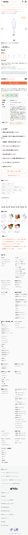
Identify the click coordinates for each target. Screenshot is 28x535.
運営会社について (5, 492)
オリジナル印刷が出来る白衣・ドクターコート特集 (12, 241)
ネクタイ (3, 456)
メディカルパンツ (19, 402)
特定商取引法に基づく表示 (7, 503)
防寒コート (4, 324)
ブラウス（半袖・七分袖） (20, 273)
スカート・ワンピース (5, 438)
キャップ (3, 294)
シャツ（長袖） (18, 267)
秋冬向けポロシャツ (6, 352)
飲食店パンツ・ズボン (19, 364)
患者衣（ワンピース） (19, 407)
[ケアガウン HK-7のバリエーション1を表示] (1, 202)
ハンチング (4, 373)
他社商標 (3, 521)
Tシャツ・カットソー (19, 259)
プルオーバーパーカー (6, 282)
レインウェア (4, 326)
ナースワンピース (19, 425)
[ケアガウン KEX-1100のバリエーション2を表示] (11, 202)
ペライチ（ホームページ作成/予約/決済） (10, 483)
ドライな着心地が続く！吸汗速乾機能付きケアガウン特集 (14, 246)
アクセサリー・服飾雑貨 (6, 448)
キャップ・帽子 (4, 292)
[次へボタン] (26, 29)
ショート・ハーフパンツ (20, 327)
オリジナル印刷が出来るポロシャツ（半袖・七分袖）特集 (14, 239)
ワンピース (4, 442)
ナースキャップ (18, 423)
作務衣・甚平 (17, 431)
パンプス (17, 440)
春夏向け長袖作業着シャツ (20, 299)
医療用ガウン (20, 122)
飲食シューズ (17, 371)
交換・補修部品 (5, 462)
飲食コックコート (4, 364)
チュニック (17, 396)
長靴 (2, 346)
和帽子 (3, 381)
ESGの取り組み (4, 525)
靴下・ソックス (18, 442)
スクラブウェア (5, 391)
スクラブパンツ (5, 393)
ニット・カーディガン (19, 275)
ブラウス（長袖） (19, 271)
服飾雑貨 (3, 460)
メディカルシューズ (19, 419)
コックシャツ (4, 366)
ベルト (3, 458)
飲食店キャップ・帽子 (5, 371)
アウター (3, 257)
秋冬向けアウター (5, 350)
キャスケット (4, 375)
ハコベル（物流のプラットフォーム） (10, 476)
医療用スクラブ (4, 389)
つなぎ (16, 308)
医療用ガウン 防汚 (5, 193)
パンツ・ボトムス (18, 321)
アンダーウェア (5, 340)
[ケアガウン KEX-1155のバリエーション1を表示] (20, 202)
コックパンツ (18, 366)
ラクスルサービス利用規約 (7, 500)
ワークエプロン (5, 342)
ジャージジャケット (6, 433)
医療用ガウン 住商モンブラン (8, 183)
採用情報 (3, 496)
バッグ (3, 450)
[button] (23, 18)
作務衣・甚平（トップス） (20, 433)
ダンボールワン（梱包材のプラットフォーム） (12, 479)
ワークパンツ (4, 338)
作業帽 (3, 358)
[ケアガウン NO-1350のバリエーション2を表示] (25, 202)
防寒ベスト (4, 360)
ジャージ (3, 431)
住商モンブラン (13, 122)
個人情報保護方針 (5, 507)
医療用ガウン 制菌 (17, 190)
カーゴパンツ (4, 336)
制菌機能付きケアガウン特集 (8, 248)
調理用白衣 (4, 368)
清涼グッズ (4, 454)
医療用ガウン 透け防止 (6, 190)
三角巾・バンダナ (5, 379)
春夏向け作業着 (18, 292)
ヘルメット (4, 348)
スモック (17, 310)
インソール (4, 356)
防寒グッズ (4, 452)
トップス (16, 257)
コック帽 (3, 383)
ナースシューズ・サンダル (20, 421)
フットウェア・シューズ (20, 438)
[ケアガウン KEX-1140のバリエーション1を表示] (15, 202)
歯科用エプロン (18, 417)
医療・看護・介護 (13, 123)
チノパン (17, 325)
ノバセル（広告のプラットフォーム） (10, 472)
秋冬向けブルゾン (5, 328)
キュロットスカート (6, 444)
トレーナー (4, 286)
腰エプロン (17, 284)
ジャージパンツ (5, 435)
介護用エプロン (18, 415)
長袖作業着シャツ (5, 354)
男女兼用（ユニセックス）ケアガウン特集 (10, 244)
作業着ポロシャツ (19, 277)
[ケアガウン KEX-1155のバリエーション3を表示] (21, 202)
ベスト (3, 265)
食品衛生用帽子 (5, 385)
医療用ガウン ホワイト (19, 186)
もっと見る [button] (13, 193)
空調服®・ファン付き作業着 (21, 294)
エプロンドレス (18, 286)
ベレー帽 (3, 377)
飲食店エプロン (18, 280)
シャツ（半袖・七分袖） (20, 269)
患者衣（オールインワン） (20, 411)
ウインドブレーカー (6, 259)
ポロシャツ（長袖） (19, 261)
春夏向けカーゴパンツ (19, 312)
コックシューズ (18, 373)
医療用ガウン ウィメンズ (7, 186)
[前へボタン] (2, 29)
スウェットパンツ (5, 288)
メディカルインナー (19, 427)
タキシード (4, 263)
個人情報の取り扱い (5, 510)
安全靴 (3, 344)
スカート (3, 440)
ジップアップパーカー (6, 284)
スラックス (17, 323)
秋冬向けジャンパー (6, 330)
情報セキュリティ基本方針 (7, 514)
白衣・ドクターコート (19, 392)
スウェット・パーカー (5, 280)
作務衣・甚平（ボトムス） (20, 435)
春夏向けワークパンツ (19, 317)
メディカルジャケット (19, 394)
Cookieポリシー (5, 518)
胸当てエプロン (18, 282)
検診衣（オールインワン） (20, 413)
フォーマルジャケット (6, 261)
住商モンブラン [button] (4, 44)
